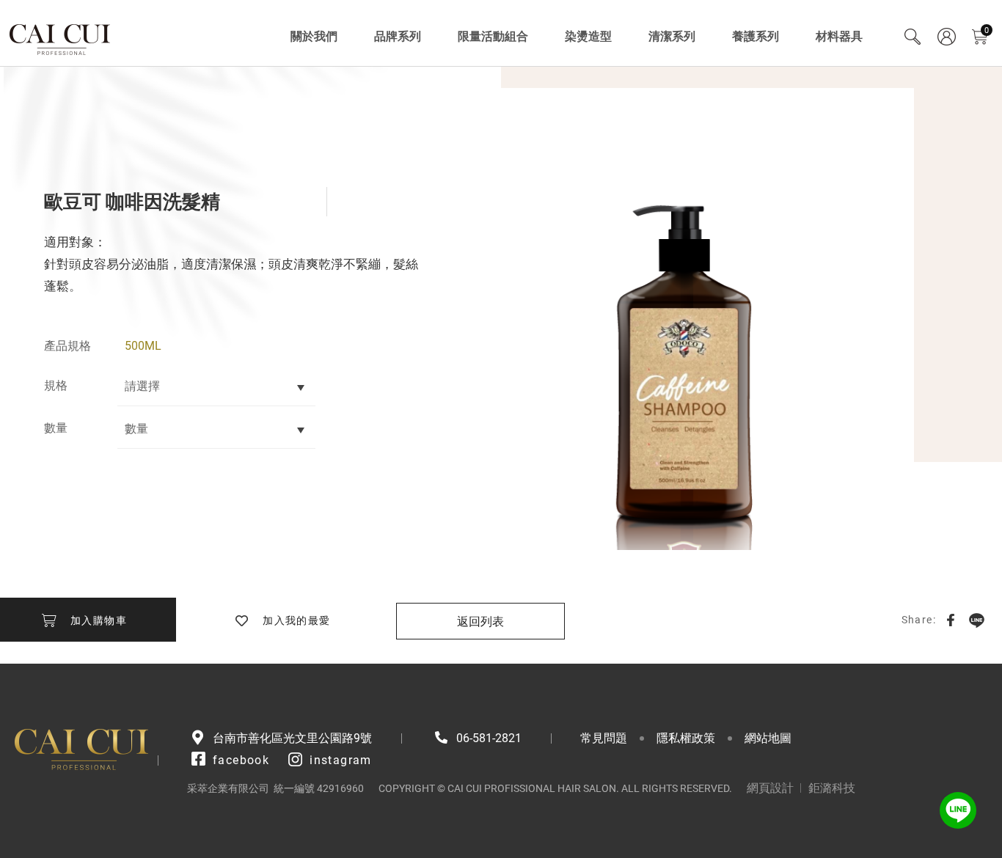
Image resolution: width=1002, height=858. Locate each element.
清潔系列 (671, 36)
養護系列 (755, 36)
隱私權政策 (686, 738)
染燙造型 (588, 36)
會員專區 (946, 37)
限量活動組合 (493, 36)
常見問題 (603, 738)
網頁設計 (770, 788)
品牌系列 (397, 36)
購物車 (986, 30)
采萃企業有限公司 (60, 37)
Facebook (951, 620)
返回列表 (480, 621)
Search (913, 37)
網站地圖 (768, 738)
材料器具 (839, 36)
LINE (976, 620)
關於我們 (313, 36)
